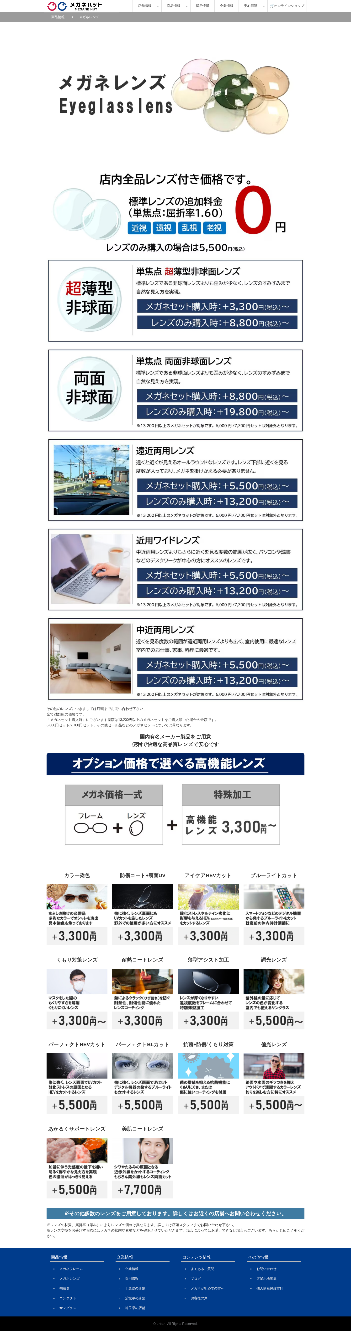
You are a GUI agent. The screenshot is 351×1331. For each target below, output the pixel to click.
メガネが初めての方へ (207, 1288)
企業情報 (226, 6)
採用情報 (202, 6)
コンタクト (67, 1298)
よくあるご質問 (202, 1269)
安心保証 (250, 6)
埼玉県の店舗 (135, 1308)
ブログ (196, 1278)
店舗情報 (144, 6)
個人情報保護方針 (269, 1288)
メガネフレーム (71, 1269)
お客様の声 (199, 1298)
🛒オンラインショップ (287, 6)
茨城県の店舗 (135, 1298)
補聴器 (64, 1288)
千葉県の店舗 (135, 1288)
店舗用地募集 (266, 1278)
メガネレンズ (69, 1278)
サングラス (67, 1308)
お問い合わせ (266, 1269)
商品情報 (173, 6)
